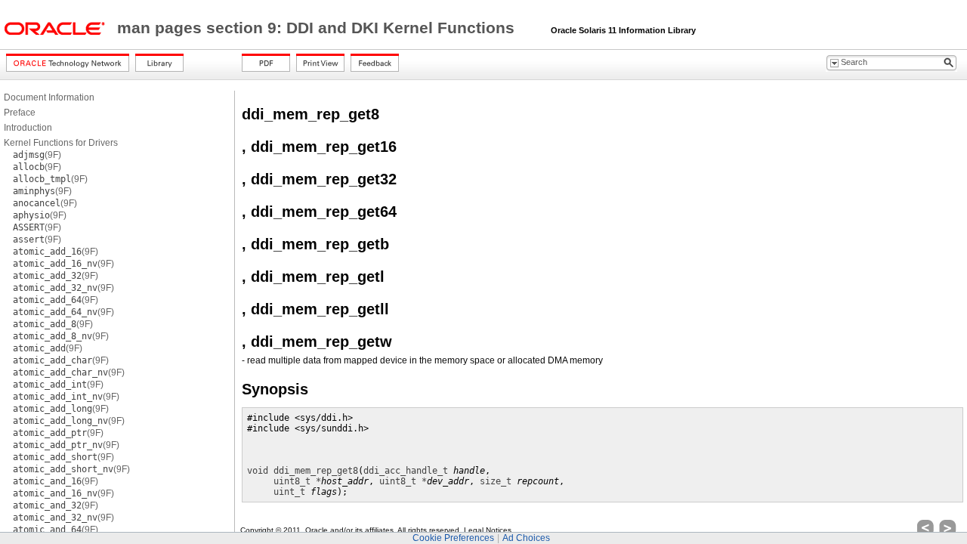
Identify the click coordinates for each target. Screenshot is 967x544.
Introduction (28, 127)
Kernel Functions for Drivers (61, 143)
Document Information (49, 97)
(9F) (37, 155)
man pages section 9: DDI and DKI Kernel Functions (318, 28)
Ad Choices (526, 538)
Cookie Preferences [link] (453, 538)
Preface (20, 112)
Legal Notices (487, 530)
